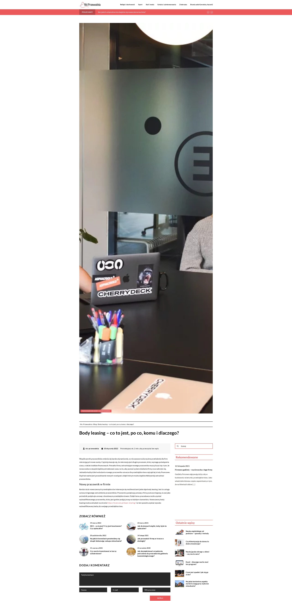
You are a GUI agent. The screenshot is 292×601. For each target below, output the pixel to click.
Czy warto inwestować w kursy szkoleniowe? (103, 552)
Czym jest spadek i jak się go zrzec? (197, 573)
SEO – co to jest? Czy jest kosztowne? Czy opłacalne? (106, 527)
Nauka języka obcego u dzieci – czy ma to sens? (197, 553)
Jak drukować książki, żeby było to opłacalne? (152, 527)
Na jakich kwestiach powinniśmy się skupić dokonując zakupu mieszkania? (106, 539)
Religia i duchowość (127, 4)
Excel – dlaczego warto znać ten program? (197, 563)
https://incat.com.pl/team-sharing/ (121, 503)
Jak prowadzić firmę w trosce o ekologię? (150, 539)
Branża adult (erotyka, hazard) (201, 4)
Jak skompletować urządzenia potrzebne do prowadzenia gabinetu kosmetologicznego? (152, 553)
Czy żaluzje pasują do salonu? (187, 494)
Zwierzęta (183, 4)
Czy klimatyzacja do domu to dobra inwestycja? (197, 543)
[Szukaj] (177, 446)
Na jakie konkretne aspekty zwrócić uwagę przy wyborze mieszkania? (197, 583)
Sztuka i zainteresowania (167, 4)
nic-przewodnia (92, 448)
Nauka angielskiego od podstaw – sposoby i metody (197, 532)
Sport (140, 4)
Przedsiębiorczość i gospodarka (96, 411)
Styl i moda (150, 4)
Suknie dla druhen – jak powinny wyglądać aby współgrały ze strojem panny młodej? (132, 12)
